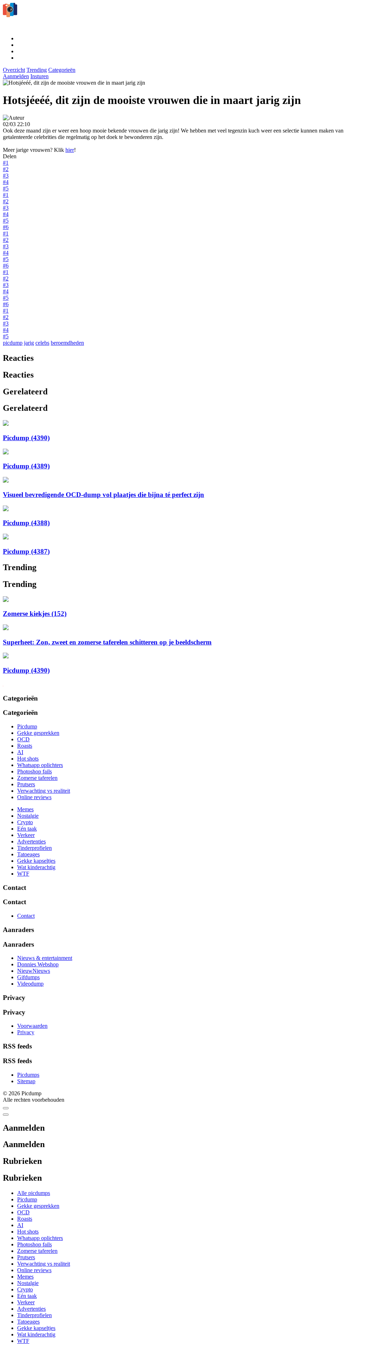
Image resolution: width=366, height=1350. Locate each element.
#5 (6, 188)
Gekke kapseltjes (36, 861)
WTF (23, 874)
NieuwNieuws (33, 971)
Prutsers (26, 784)
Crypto (25, 822)
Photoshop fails (34, 771)
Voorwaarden (32, 1026)
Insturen (39, 76)
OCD (23, 739)
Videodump (30, 984)
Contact (26, 916)
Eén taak (27, 829)
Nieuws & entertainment (44, 958)
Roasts (24, 746)
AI (20, 752)
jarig (29, 343)
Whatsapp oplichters (40, 765)
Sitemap (26, 1081)
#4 (6, 182)
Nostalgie (28, 816)
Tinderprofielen (34, 848)
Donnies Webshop (38, 964)
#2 (6, 169)
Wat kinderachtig (36, 867)
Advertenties (31, 841)
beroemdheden (67, 343)
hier (69, 150)
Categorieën (61, 70)
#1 (6, 163)
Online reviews (34, 797)
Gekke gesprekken (38, 733)
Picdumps (28, 1075)
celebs (42, 343)
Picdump (27, 726)
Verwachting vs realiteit (43, 791)
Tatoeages (28, 854)
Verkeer (26, 835)
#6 (6, 227)
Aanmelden (16, 76)
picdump (13, 343)
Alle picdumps (33, 1193)
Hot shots (28, 759)
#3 (6, 176)
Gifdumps (28, 977)
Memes (25, 809)
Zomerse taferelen (37, 778)
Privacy (25, 1032)
